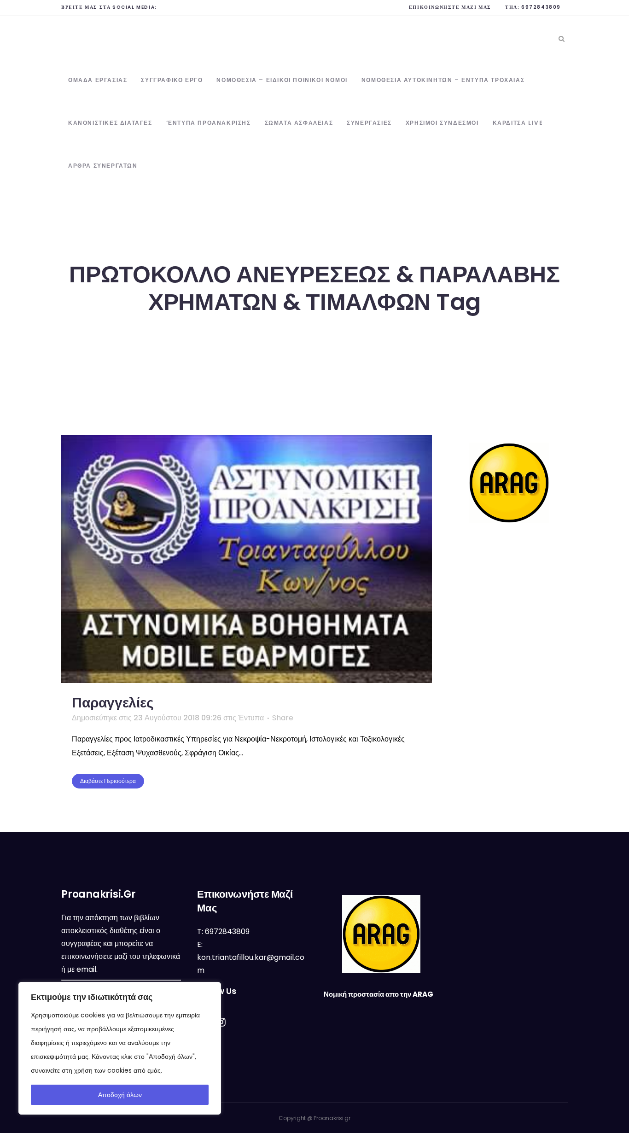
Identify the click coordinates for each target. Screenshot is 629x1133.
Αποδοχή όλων (120, 1094)
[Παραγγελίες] (246, 559)
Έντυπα (251, 718)
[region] (119, 1048)
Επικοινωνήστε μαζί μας (450, 7)
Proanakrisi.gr (332, 1118)
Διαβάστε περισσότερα (108, 781)
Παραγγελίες (112, 703)
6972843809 (541, 7)
